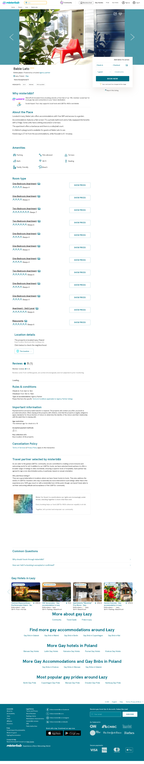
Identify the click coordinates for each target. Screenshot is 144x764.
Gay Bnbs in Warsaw (72, 667)
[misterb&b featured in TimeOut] (127, 726)
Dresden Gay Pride (92, 683)
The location (24, 351)
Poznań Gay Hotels (92, 651)
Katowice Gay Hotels (71, 651)
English (114, 702)
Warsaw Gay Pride (72, 683)
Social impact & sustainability (16, 730)
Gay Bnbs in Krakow (50, 667)
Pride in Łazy (87, 620)
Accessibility (11, 713)
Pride (107, 2)
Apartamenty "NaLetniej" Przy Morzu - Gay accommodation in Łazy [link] (82, 604)
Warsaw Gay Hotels (31, 651)
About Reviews (31, 713)
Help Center (30, 742)
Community (68, 3)
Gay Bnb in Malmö (51, 635)
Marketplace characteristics (35, 719)
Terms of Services (18, 448)
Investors (10, 724)
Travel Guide (72, 620)
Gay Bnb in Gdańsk (31, 635)
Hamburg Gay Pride (113, 683)
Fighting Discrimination (14, 735)
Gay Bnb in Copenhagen (93, 635)
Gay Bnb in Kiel (114, 635)
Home (13, 7)
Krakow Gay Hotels (113, 651)
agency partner (45, 73)
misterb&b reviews (32, 721)
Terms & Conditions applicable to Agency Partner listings (52, 399)
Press (8, 719)
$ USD (107, 702)
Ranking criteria (31, 716)
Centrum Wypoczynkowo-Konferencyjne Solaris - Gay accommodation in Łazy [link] (21, 604)
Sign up (127, 3)
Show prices (80, 185)
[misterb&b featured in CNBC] (109, 726)
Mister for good (12, 733)
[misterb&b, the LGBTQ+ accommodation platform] (10, 2)
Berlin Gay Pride (29, 683)
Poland (20, 7)
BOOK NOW (112, 78)
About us (9, 711)
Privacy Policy (32, 448)
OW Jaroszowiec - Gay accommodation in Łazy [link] (51, 604)
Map (27, 76)
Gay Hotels (115, 2)
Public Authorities (31, 726)
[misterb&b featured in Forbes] (129, 733)
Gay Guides (99, 3)
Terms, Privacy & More (133, 702)
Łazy (26, 7)
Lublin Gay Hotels (51, 651)
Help (121, 702)
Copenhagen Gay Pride (50, 683)
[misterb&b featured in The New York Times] (112, 733)
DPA (27, 724)
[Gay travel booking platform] (14, 745)
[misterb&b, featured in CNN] (93, 726)
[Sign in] (120, 15)
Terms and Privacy (32, 711)
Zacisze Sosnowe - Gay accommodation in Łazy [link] (113, 604)
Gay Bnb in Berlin (71, 635)
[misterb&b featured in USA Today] (95, 733)
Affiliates (9, 721)
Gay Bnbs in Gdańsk (94, 667)
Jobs (8, 716)
